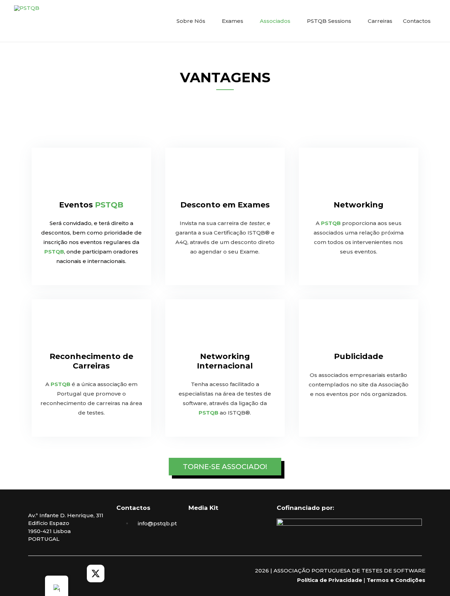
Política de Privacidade (329, 580)
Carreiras (380, 21)
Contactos (417, 21)
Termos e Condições (396, 580)
